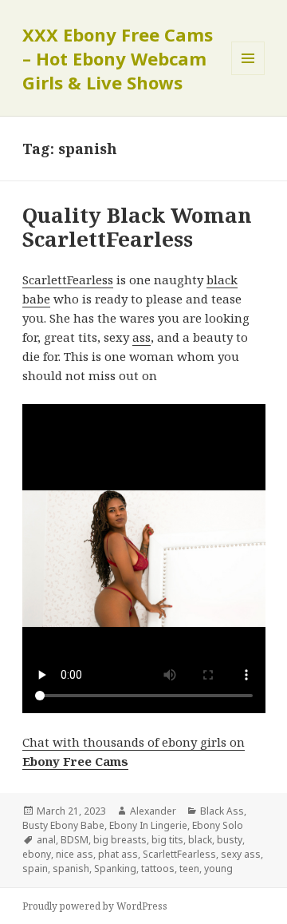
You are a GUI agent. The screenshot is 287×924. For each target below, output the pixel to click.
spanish (71, 868)
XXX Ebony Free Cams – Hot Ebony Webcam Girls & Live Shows (117, 58)
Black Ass (222, 811)
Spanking (115, 868)
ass (141, 337)
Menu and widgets (248, 74)
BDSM (74, 840)
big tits (167, 840)
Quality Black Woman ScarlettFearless (137, 226)
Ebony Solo (217, 825)
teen (189, 868)
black (200, 840)
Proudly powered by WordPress (94, 906)
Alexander (153, 811)
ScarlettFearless (67, 280)
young (218, 868)
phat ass (118, 854)
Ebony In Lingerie (148, 825)
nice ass (74, 854)
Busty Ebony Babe (63, 825)
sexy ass (241, 854)
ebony (36, 854)
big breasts (120, 840)
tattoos (158, 868)
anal (46, 840)
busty (229, 840)
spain (35, 868)
